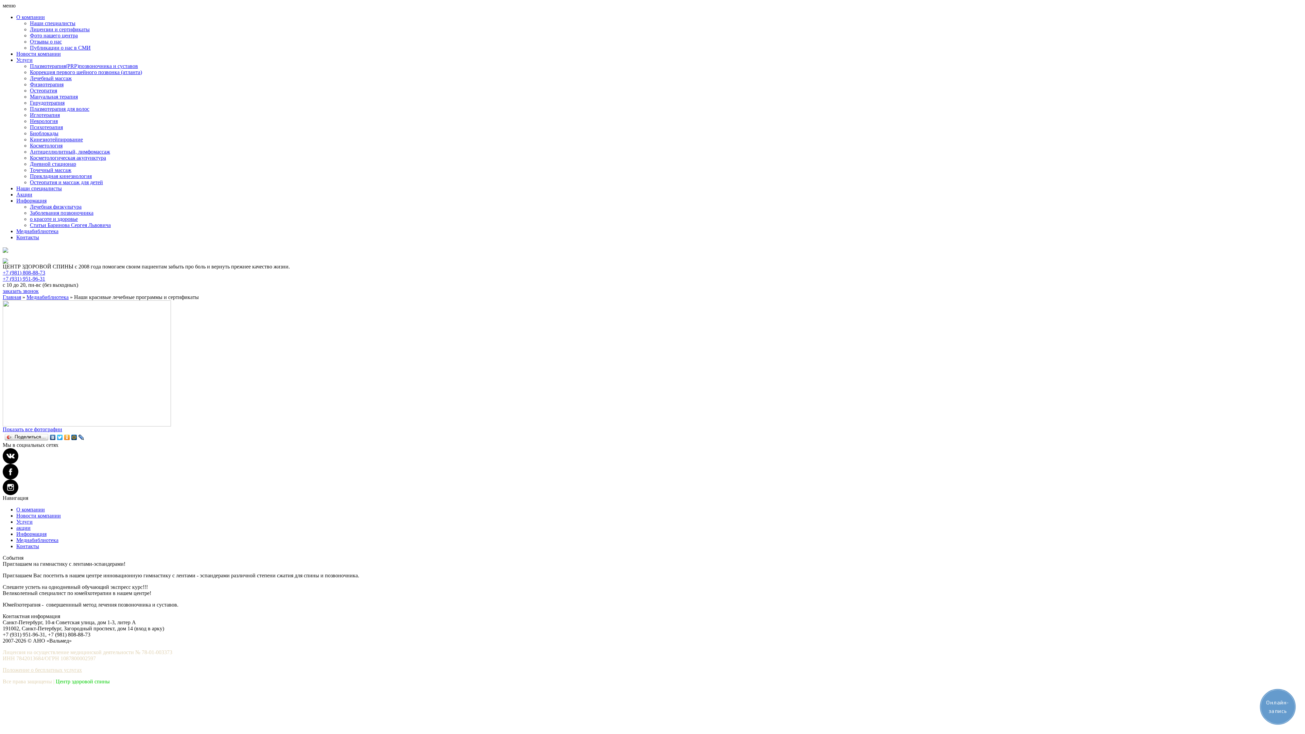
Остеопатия (43, 90)
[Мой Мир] (74, 437)
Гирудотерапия (47, 103)
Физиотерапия (47, 84)
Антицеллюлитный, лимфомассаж (70, 152)
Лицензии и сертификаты (60, 29)
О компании (30, 17)
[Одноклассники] (67, 437)
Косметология (46, 145)
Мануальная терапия (54, 97)
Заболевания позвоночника (61, 213)
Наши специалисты (52, 23)
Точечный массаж (50, 170)
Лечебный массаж (51, 78)
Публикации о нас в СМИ (60, 48)
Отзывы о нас (46, 42)
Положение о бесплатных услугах (42, 670)
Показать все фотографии (32, 429)
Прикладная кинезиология (61, 176)
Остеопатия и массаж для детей (66, 182)
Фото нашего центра (54, 35)
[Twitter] (60, 437)
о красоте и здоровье (54, 219)
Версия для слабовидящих (29, 255)
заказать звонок (21, 291)
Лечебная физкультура (56, 207)
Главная (12, 297)
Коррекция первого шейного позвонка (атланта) (86, 72)
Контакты (27, 237)
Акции (24, 194)
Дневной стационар (53, 164)
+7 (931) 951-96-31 (24, 279)
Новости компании (38, 54)
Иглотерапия (45, 115)
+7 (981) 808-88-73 (24, 273)
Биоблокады (44, 133)
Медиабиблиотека (37, 231)
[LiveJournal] (81, 437)
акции (23, 528)
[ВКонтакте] (52, 437)
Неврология (44, 121)
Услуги (24, 60)
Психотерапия (46, 127)
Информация (31, 201)
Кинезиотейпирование (56, 139)
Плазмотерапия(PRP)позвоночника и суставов (84, 66)
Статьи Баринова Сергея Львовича (70, 225)
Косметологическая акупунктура (68, 158)
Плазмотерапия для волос (59, 109)
